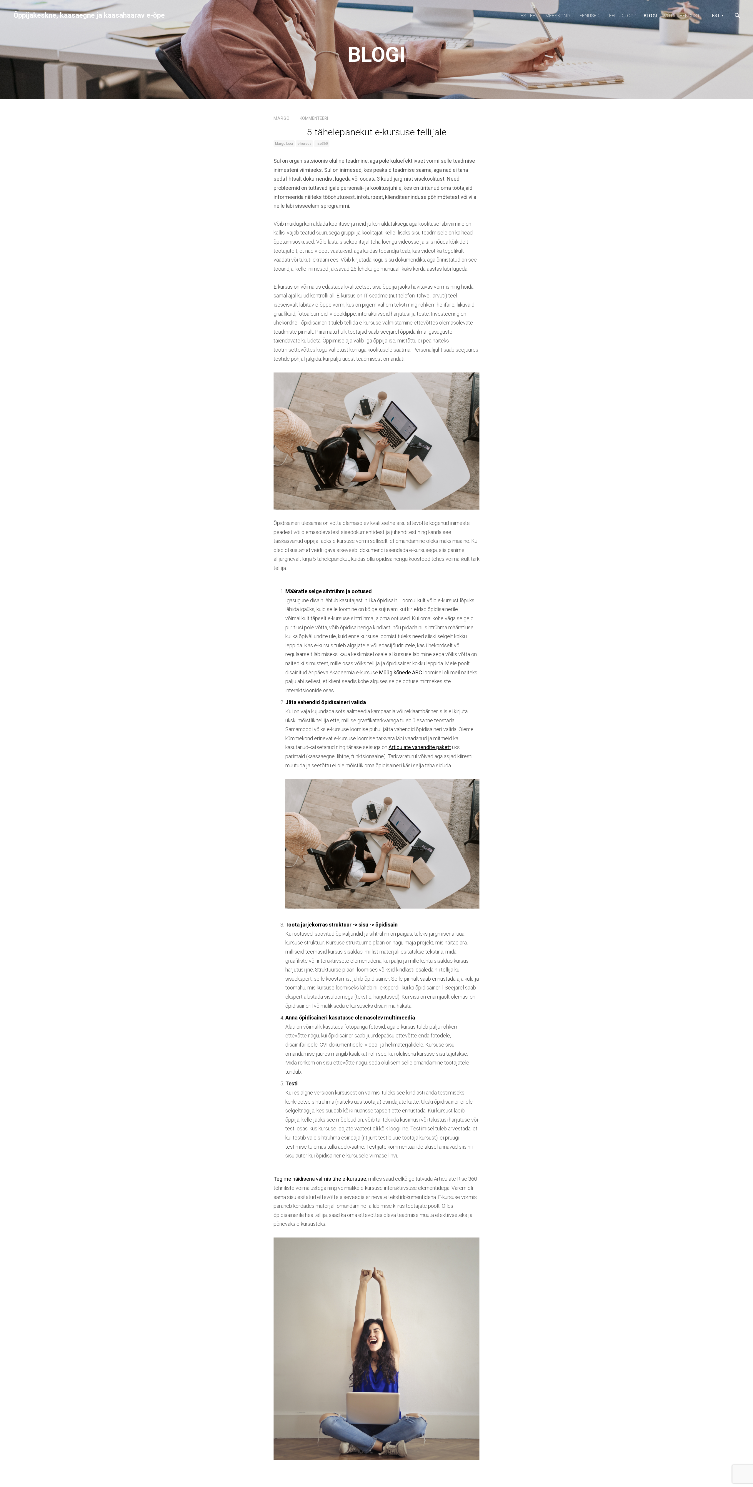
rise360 (322, 144)
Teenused (588, 16)
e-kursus (304, 144)
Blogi (650, 16)
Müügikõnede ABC (400, 672)
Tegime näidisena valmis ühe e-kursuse (320, 1179)
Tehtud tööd (622, 16)
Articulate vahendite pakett (420, 747)
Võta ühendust (682, 16)
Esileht (529, 16)
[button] (717, 15)
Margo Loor (284, 144)
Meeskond (557, 16)
